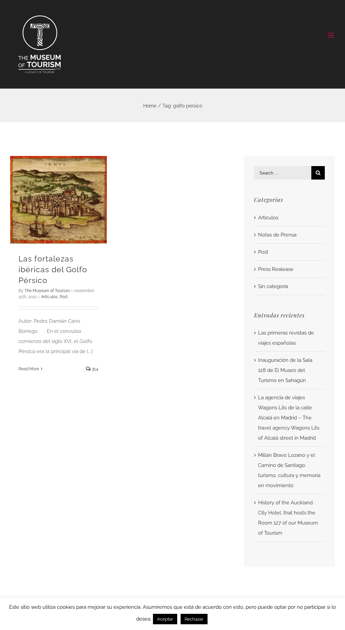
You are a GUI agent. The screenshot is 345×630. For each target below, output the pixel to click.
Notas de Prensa (277, 235)
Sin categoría (273, 286)
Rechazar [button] (194, 619)
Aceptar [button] (165, 619)
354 (94, 369)
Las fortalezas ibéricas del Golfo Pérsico (53, 269)
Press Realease (275, 269)
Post (64, 296)
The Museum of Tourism (47, 290)
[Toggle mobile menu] (331, 35)
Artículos (49, 296)
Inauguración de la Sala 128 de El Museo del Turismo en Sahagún (285, 370)
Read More (29, 369)
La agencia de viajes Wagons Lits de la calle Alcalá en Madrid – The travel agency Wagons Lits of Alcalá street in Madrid (288, 418)
